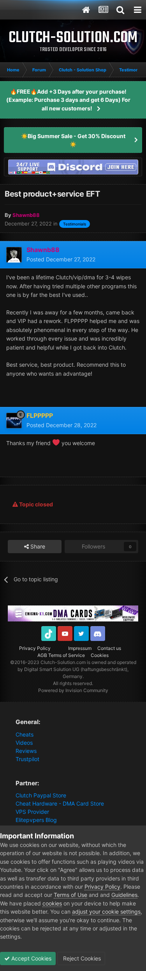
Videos (24, 742)
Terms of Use (70, 894)
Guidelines (124, 894)
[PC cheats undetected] (73, 166)
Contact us (109, 648)
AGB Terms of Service (61, 655)
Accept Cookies (30, 958)
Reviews (26, 750)
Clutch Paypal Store (41, 795)
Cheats (24, 734)
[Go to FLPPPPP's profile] (14, 420)
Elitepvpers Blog (36, 820)
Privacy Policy (35, 648)
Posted (60, 259)
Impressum (79, 648)
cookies (52, 903)
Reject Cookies (81, 958)
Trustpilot (27, 759)
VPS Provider (32, 811)
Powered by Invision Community (73, 690)
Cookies (100, 655)
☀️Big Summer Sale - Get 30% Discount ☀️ (73, 140)
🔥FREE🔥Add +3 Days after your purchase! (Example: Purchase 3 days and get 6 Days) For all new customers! (68, 100)
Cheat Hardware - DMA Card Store (60, 803)
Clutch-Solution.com (63, 662)
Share (37, 546)
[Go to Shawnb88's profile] (14, 255)
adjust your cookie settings (106, 911)
